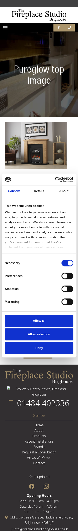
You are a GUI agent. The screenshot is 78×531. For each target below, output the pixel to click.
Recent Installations (39, 441)
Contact (39, 463)
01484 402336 (43, 403)
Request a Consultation (39, 452)
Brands (39, 446)
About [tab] (63, 191)
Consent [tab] (14, 191)
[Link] (39, 15)
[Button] (58, 27)
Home (39, 425)
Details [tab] (39, 191)
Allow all (39, 320)
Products (39, 436)
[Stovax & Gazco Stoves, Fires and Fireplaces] (39, 394)
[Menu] (5, 28)
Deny (39, 348)
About (39, 430)
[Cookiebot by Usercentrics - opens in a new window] (55, 179)
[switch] (67, 276)
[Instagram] (46, 486)
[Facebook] (31, 486)
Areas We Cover (39, 457)
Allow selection (39, 334)
